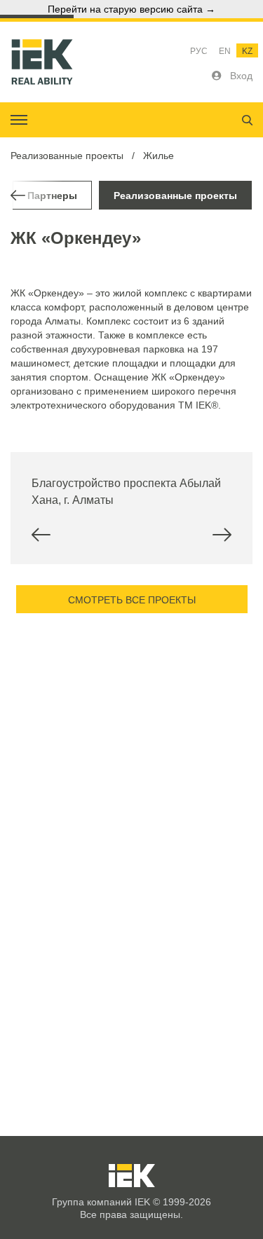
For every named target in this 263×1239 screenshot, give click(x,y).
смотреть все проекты (132, 599)
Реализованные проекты (67, 155)
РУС (199, 51)
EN (225, 51)
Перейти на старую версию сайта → (131, 9)
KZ (247, 51)
